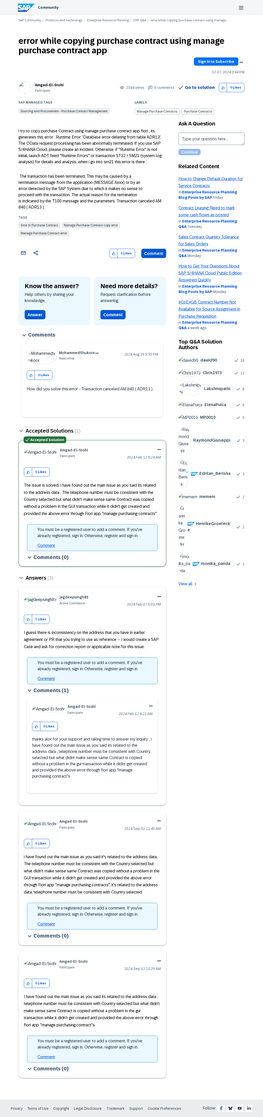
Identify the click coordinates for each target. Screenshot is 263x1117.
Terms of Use (38, 1108)
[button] (223, 87)
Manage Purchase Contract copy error (91, 225)
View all (185, 584)
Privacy (17, 1108)
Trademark (115, 1108)
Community (48, 7)
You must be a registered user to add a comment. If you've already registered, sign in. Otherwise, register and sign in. (89, 532)
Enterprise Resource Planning (108, 20)
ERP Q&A (140, 20)
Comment (153, 253)
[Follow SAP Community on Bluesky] (230, 1108)
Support (136, 1108)
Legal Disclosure (88, 1108)
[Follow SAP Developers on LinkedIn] (249, 1108)
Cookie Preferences (164, 1108)
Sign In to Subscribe (216, 61)
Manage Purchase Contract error (44, 233)
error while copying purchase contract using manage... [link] (189, 20)
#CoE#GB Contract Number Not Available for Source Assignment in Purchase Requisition (209, 309)
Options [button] (241, 62)
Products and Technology (64, 20)
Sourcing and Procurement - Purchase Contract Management (64, 111)
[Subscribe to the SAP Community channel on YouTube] (240, 1108)
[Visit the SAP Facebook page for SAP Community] (221, 1108)
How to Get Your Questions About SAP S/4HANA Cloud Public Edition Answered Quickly (210, 273)
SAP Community (29, 20)
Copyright (61, 1108)
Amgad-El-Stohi (49, 85)
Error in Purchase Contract (39, 225)
